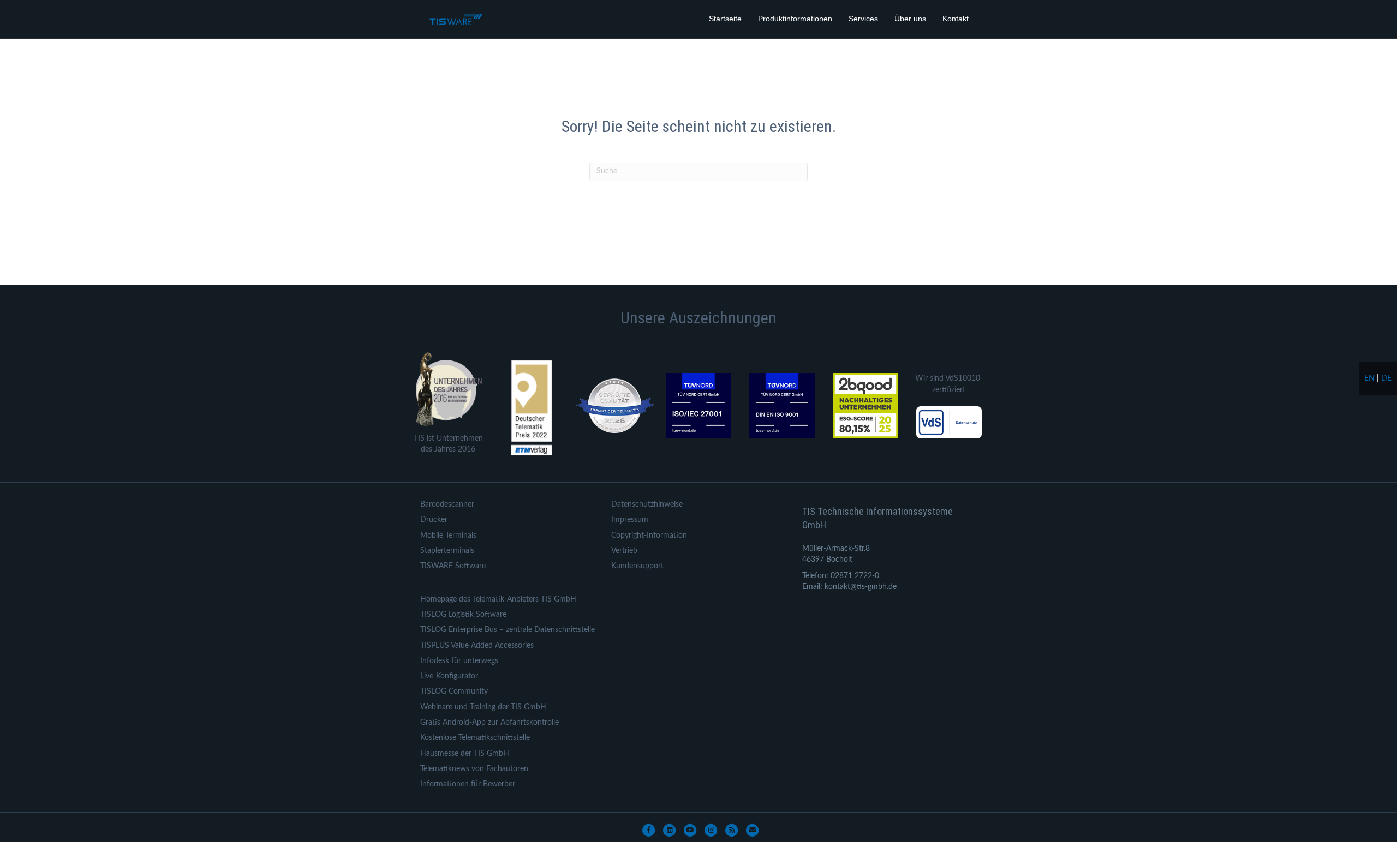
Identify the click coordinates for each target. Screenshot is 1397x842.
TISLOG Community (454, 691)
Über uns (910, 18)
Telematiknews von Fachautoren (474, 769)
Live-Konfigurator (449, 676)
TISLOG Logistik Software (463, 614)
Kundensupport (637, 566)
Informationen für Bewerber (467, 784)
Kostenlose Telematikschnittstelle (475, 738)
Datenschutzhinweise (647, 504)
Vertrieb (624, 551)
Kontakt (955, 18)
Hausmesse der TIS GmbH (464, 753)
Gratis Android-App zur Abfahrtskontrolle (489, 722)
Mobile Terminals (448, 535)
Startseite (725, 18)
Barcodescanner (447, 504)
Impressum (629, 520)
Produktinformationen (795, 18)
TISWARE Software (453, 566)
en (1369, 378)
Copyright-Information (649, 535)
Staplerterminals (447, 551)
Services (863, 18)
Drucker (433, 520)
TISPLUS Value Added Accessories (477, 645)
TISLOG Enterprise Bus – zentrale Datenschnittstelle (507, 630)
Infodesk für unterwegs (459, 661)
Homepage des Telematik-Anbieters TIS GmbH (498, 599)
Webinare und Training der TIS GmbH (483, 707)
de (1386, 378)
